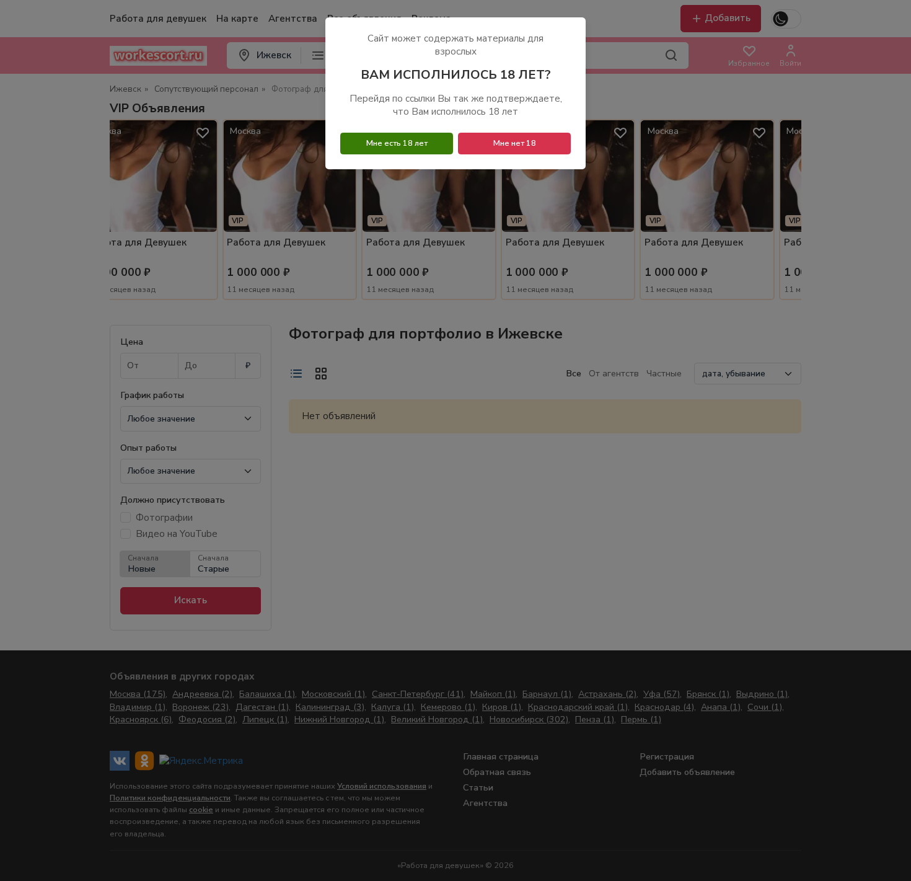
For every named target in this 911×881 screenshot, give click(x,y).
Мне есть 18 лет (397, 143)
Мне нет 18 (514, 143)
